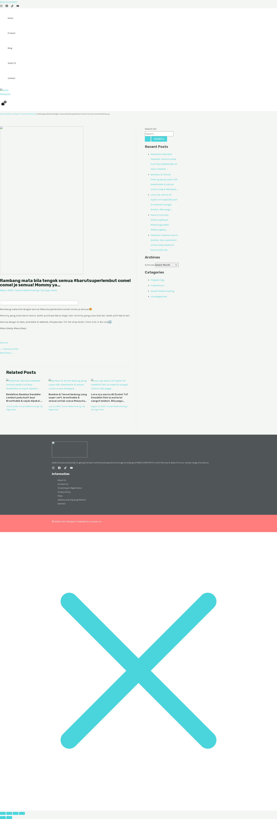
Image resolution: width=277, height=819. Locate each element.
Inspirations (157, 285)
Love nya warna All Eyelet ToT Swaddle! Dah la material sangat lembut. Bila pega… (109, 397)
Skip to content (8, 1)
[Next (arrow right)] (9, 817)
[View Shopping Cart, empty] (3, 103)
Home (10, 18)
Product (11, 33)
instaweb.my (95, 521)
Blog (10, 48)
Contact (11, 78)
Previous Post (9, 348)
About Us (62, 480)
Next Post (7, 352)
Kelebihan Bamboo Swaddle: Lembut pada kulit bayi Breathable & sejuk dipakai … (24, 397)
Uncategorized (159, 296)
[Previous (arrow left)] (3, 817)
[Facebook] (6, 6)
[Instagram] (1, 6)
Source (4, 342)
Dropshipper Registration (70, 488)
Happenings (157, 279)
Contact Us (63, 484)
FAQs (60, 496)
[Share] (15, 813)
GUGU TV (12, 63)
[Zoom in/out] (3, 813)
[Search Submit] (148, 139)
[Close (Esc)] (22, 813)
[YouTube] (17, 6)
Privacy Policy (64, 492)
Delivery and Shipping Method (72, 500)
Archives (150, 264)
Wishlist (61, 503)
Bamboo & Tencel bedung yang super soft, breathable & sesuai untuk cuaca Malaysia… (68, 397)
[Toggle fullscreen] (9, 813)
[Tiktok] (12, 6)
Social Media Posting (27, 290)
